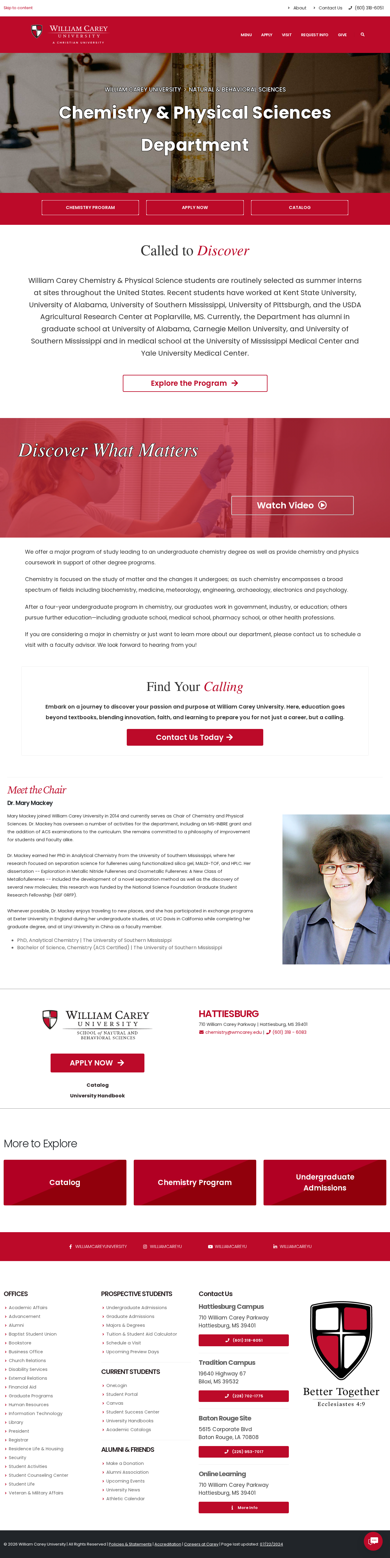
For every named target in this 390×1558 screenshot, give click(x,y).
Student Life (22, 1484)
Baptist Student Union (33, 1334)
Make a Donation (125, 1463)
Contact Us (330, 8)
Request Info (314, 35)
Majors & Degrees (125, 1325)
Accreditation (167, 1544)
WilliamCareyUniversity (100, 1246)
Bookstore (20, 1343)
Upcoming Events (125, 1481)
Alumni (16, 1325)
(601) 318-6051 (248, 1340)
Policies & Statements (130, 1544)
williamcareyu (165, 1246)
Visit (287, 35)
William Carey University (143, 89)
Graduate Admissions (130, 1316)
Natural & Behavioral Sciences (237, 89)
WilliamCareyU (230, 1246)
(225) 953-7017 (248, 1451)
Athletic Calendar (125, 1499)
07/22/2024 (271, 1544)
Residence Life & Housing (36, 1449)
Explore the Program (190, 383)
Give (342, 35)
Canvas (114, 1403)
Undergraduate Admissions (325, 1182)
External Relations (28, 1378)
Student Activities (28, 1466)
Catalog (300, 207)
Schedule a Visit (123, 1343)
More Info (248, 1507)
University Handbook (97, 1095)
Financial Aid (22, 1387)
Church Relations (27, 1361)
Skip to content (18, 7)
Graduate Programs (31, 1396)
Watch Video (286, 505)
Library (16, 1422)
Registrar (18, 1440)
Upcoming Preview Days (132, 1352)
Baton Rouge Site (225, 1418)
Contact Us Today (190, 737)
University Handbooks (130, 1421)
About (299, 8)
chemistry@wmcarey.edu (233, 1032)
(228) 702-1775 (247, 1396)
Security (17, 1458)
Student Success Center (132, 1412)
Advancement (25, 1316)
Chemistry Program (90, 207)
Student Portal (122, 1394)
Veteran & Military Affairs (36, 1493)
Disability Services (28, 1369)
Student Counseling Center (38, 1475)
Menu (246, 35)
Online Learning (222, 1474)
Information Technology (35, 1413)
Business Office (26, 1352)
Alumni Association (127, 1472)
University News (123, 1490)
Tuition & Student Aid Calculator (141, 1334)
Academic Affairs (28, 1308)
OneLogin (116, 1385)
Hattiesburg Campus (231, 1306)
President (19, 1431)
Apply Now (195, 207)
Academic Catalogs (128, 1430)
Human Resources (29, 1405)
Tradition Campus (227, 1362)
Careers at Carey (201, 1544)
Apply (266, 35)
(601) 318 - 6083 (289, 1032)
